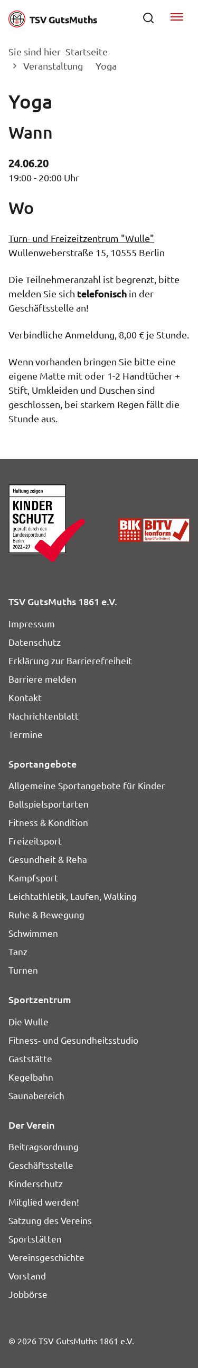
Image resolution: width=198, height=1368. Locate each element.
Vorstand (27, 1275)
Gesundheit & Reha (47, 859)
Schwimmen (33, 932)
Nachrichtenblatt (43, 715)
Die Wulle (28, 1021)
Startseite (86, 51)
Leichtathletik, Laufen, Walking (72, 895)
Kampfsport (33, 877)
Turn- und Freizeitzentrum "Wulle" (81, 238)
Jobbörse (28, 1293)
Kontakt (25, 697)
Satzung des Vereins (50, 1220)
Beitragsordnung (43, 1146)
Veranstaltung (53, 65)
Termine (25, 734)
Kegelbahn (30, 1076)
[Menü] (177, 18)
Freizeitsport (35, 840)
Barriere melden (42, 678)
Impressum (31, 623)
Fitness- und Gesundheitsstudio (73, 1039)
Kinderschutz (35, 1183)
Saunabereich (36, 1095)
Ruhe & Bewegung (46, 914)
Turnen (23, 969)
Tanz (17, 951)
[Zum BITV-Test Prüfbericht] (154, 530)
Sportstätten (35, 1238)
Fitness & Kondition (48, 822)
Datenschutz (34, 641)
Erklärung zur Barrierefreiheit (70, 660)
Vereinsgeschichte (46, 1257)
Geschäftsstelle (40, 1164)
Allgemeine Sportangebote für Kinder (86, 785)
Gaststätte (30, 1058)
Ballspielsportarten (48, 803)
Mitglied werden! (43, 1201)
